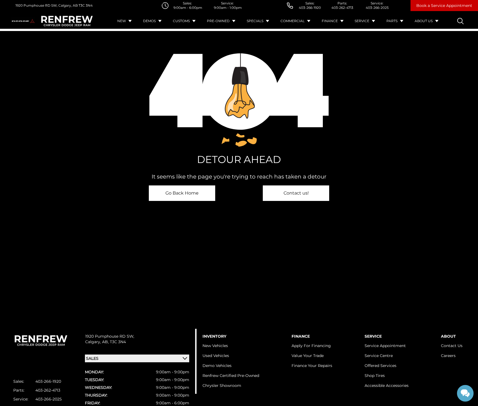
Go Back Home (182, 193)
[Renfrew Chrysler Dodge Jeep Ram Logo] (67, 21)
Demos (149, 21)
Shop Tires (375, 375)
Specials (255, 21)
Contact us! (296, 193)
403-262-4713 (342, 8)
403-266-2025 (377, 8)
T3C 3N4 (85, 5)
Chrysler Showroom (221, 385)
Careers (448, 355)
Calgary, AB (68, 5)
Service (362, 21)
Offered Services (380, 365)
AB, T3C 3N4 (114, 341)
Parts (392, 21)
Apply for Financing (311, 345)
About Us (424, 21)
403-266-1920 (310, 8)
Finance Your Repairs (312, 365)
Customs (181, 21)
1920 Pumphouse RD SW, (36, 5)
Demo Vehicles (217, 365)
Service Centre (379, 355)
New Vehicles (215, 345)
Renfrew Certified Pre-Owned (230, 375)
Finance (330, 21)
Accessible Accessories (387, 385)
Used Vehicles (215, 355)
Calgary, (93, 341)
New (121, 21)
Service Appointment (385, 345)
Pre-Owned (218, 21)
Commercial (292, 21)
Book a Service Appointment (444, 5)
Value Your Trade (308, 355)
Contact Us (452, 345)
